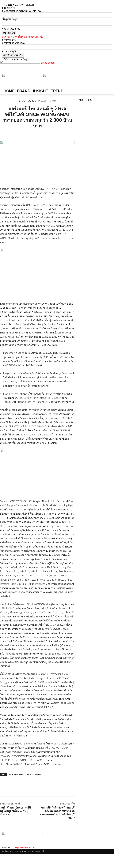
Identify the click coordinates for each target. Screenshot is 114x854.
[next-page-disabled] (82, 107)
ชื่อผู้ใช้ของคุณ (10, 19)
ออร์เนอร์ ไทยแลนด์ (34, 774)
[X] (10, 134)
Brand (23, 91)
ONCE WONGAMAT (16, 774)
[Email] (23, 134)
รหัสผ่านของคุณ (11, 28)
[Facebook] (3, 134)
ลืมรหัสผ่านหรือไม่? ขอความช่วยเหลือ (22, 36)
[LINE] (17, 134)
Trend (57, 91)
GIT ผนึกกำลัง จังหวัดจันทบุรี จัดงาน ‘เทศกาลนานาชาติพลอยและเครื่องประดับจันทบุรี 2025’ (57, 813)
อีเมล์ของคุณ (9, 51)
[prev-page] (80, 107)
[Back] (41, 4)
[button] (108, 77)
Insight (40, 91)
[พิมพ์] (30, 134)
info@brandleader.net (24, 847)
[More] (37, 134)
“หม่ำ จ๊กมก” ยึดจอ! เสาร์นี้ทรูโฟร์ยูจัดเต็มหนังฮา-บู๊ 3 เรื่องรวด (15, 811)
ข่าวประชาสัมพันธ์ (27, 101)
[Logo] (22, 76)
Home (8, 91)
